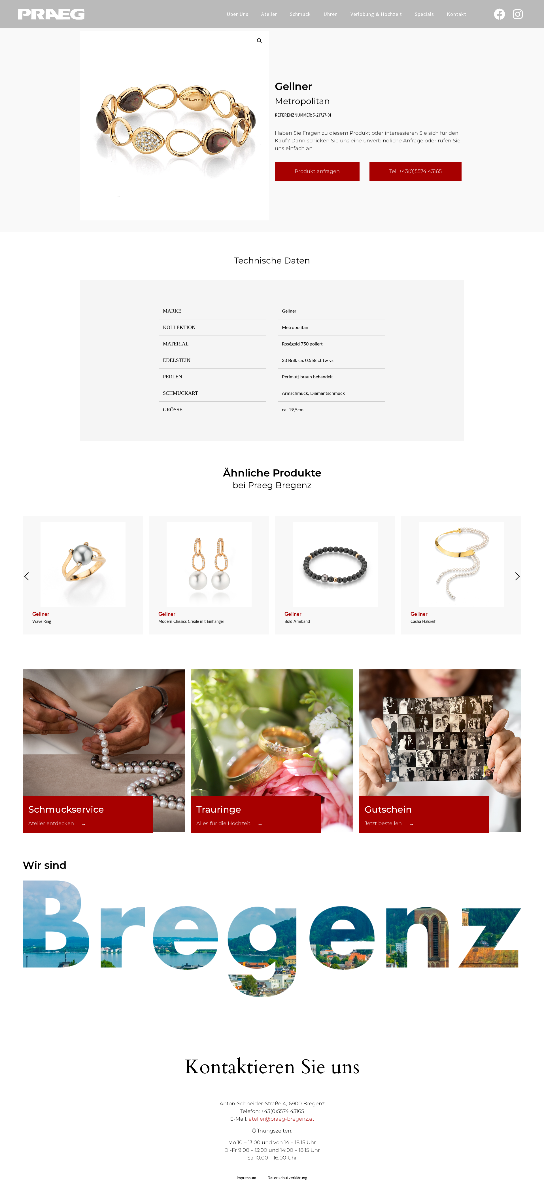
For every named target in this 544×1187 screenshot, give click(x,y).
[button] (259, 41)
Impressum (246, 1177)
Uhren (331, 14)
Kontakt (456, 14)
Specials (424, 14)
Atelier (269, 14)
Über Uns (237, 14)
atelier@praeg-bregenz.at (281, 1119)
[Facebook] (499, 14)
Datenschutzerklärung (287, 1177)
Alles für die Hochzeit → (229, 823)
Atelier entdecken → (57, 823)
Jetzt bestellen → (389, 823)
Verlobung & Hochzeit (376, 14)
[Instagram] (518, 14)
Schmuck (300, 14)
